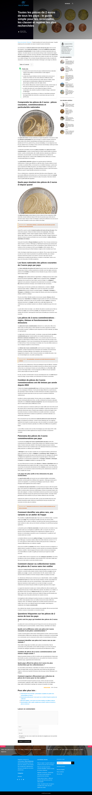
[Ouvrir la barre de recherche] (72, 3)
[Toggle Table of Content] (31, 64)
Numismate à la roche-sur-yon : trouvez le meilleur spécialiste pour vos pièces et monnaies (69, 85)
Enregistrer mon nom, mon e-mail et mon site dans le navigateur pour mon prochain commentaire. (38, 736)
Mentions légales (61, 769)
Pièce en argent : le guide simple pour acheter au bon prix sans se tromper (69, 105)
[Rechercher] (72, 763)
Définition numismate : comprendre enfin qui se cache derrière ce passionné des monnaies (69, 119)
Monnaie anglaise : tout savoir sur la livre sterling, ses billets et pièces (38, 700)
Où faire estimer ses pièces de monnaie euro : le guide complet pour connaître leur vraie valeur (69, 92)
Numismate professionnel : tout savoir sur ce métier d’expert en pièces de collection (69, 69)
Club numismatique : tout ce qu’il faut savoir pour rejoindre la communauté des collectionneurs (69, 62)
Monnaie (67, 3)
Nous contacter (60, 771)
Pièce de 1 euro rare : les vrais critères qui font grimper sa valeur (65, 749)
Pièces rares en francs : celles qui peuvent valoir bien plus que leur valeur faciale (69, 126)
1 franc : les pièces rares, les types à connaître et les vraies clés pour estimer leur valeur (69, 132)
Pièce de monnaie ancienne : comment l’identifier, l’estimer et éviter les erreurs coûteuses (69, 112)
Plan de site (59, 774)
